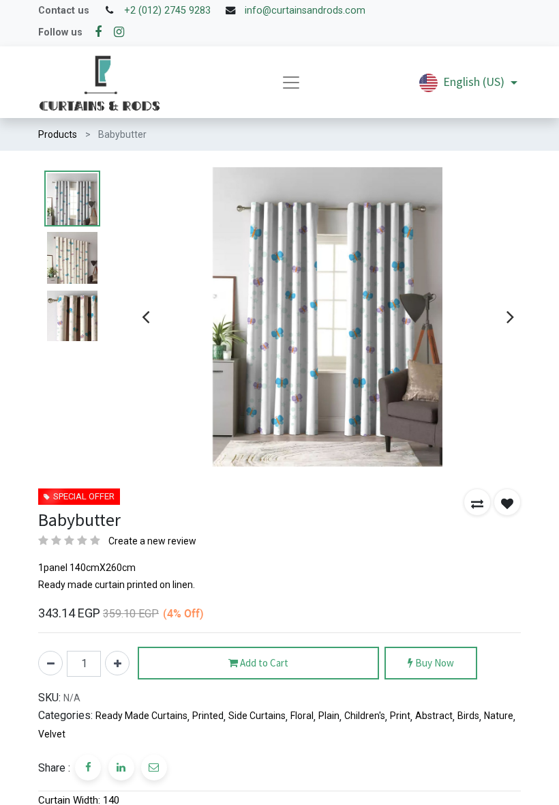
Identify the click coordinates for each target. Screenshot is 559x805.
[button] (477, 502)
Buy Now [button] (433, 662)
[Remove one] (50, 663)
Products (57, 134)
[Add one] (117, 663)
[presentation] (145, 316)
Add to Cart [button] (263, 662)
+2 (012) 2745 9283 (167, 10)
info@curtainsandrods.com (305, 10)
